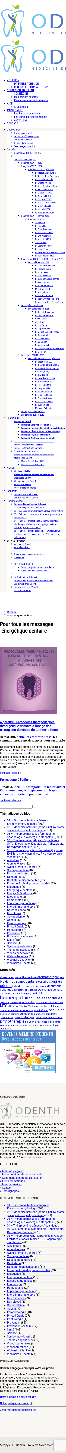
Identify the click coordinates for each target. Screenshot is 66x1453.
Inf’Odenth (12, 491)
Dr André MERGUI (43, 196)
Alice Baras (40, 222)
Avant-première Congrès (25, 487)
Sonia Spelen (41, 342)
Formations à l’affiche (15, 780)
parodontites (6, 1017)
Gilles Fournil (41, 318)
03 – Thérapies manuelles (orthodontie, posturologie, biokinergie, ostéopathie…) (31, 835)
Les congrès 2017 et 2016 (32, 414)
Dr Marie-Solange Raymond (47, 332)
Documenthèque (15, 501)
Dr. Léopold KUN (42, 388)
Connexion (19, 557)
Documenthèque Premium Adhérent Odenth (33, 580)
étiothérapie (6, 1028)
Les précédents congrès (25, 159)
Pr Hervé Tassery (42, 249)
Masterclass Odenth (23, 458)
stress (20, 1025)
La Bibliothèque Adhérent (25, 577)
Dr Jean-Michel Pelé (44, 232)
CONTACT (12, 123)
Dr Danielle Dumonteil (44, 312)
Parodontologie (16, 923)
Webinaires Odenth (22, 477)
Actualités (24, 737)
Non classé (14, 913)
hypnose (4, 1002)
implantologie (15, 1002)
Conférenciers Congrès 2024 (41, 169)
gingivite (34, 993)
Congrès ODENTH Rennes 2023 (35, 216)
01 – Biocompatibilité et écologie (29, 507)
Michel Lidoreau (42, 289)
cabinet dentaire (25, 981)
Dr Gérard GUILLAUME (45, 378)
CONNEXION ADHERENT (20, 90)
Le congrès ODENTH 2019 (32, 355)
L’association (14, 129)
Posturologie (15, 930)
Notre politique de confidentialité (18, 1397)
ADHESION (13, 80)
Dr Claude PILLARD (43, 192)
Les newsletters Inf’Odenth (26, 497)
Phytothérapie (15, 926)
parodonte (39, 1014)
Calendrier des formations (26, 451)
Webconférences (17, 956)
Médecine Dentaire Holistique (44, 1006)
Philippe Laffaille (42, 328)
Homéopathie (15, 900)
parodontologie (24, 1017)
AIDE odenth (21, 107)
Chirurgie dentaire (18, 870)
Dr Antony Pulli (41, 335)
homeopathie (15, 998)
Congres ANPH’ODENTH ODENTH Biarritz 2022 (42, 259)
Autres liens (20, 120)
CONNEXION (21, 93)
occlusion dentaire (9, 1014)
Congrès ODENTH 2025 (31, 163)
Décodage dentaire (18, 873)
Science (12, 943)
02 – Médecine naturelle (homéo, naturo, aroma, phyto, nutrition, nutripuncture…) (36, 828)
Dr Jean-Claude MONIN (45, 202)
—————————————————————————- (34, 156)
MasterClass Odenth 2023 (32, 461)
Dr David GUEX (41, 375)
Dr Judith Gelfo (42, 405)
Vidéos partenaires (18, 953)
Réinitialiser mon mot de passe (31, 100)
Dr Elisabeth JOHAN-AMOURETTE (50, 252)
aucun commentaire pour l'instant (24, 794)
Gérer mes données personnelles (18, 1409)
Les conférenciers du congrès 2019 (44, 358)
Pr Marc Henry (41, 272)
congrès (43, 981)
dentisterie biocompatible (35, 986)
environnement (6, 993)
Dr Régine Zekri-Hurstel (45, 173)
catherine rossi (42, 737)
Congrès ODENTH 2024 (31, 166)
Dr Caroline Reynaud (44, 315)
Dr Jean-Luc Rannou (44, 401)
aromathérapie (46, 790)
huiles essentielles (46, 998)
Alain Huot (40, 322)
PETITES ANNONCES (23, 564)
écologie (53, 1025)
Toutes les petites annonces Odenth (37, 567)
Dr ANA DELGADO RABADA (47, 365)
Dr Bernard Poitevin (44, 285)
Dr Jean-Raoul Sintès (44, 255)
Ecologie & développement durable (28, 883)
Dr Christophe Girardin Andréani (49, 348)
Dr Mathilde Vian (42, 338)
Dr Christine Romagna (45, 265)
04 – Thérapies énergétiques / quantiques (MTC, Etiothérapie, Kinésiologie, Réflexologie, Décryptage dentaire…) (35, 844)
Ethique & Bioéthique (20, 893)
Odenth (11, 920)
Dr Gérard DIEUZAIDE (44, 212)
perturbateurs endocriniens (48, 1017)
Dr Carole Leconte (43, 275)
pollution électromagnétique (39, 1021)
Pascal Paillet (41, 325)
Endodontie (14, 886)
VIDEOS (10, 467)
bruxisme (6, 981)
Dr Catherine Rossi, (43, 245)
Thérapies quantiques (20, 949)
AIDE (9, 103)
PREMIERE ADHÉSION (26, 83)
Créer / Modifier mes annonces (35, 570)
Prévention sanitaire (19, 936)
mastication (28, 1002)
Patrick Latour (41, 292)
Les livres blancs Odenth (25, 584)
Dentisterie (14, 876)
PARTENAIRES (15, 110)
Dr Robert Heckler (43, 381)
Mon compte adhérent (26, 97)
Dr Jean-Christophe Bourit (47, 186)
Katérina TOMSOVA (44, 189)
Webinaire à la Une (22, 471)
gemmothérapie (21, 993)
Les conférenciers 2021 (38, 308)
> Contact (5, 1187)
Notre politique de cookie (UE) (16, 1403)
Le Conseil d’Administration (26, 136)
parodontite (52, 1014)
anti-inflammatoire (26, 977)
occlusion (56, 1010)
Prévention (13, 933)
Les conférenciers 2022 (38, 262)
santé (57, 1021)
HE (41, 993)
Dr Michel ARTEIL (42, 209)
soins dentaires (8, 1025)
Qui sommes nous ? (23, 133)
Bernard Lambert (42, 282)
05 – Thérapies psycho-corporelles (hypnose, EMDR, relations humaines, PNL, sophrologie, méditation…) (35, 854)
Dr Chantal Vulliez (43, 182)
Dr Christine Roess (43, 398)
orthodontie (26, 1013)
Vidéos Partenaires (22, 484)
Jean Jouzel (40, 242)
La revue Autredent (22, 590)
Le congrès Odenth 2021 (32, 305)
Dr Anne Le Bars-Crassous (47, 176)
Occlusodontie (16, 916)
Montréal (59, 1002)
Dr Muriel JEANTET (43, 206)
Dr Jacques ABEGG (43, 361)
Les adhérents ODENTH (24, 139)
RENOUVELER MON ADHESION (31, 87)
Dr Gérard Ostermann (44, 229)
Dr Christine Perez (43, 235)
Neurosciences (16, 910)
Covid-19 (18, 986)
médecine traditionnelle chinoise (16, 1010)
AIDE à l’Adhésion (22, 547)
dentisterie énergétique (25, 990)
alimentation (7, 977)
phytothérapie (12, 1021)
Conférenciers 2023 (37, 219)
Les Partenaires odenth (27, 113)
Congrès (11, 149)
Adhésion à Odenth (22, 544)
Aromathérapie (16, 863)
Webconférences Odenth (25, 481)
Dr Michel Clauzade (44, 179)
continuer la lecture (10, 772)
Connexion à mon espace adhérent (29, 554)
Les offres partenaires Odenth (30, 116)
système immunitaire (36, 1025)
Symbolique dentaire (19, 946)
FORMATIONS (13, 418)
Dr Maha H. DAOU (43, 239)
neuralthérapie (41, 1010)
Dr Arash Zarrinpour (44, 295)
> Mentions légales (12, 1171)
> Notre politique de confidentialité (21, 1174)
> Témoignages (9, 1191)
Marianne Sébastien (44, 408)
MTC (3, 1006)
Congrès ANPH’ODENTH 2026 (27, 153)
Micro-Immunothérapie (21, 906)
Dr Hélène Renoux (43, 269)
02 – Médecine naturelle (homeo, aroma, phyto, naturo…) (39, 511)
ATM (61, 977)
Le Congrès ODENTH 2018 (33, 411)
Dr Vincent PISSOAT (44, 391)
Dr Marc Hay (40, 352)
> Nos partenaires (11, 1184)
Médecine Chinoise (17, 1006)
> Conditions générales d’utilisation (21, 1177)
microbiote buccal (45, 1002)
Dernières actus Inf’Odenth (26, 494)
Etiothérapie (14, 896)
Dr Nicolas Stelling (43, 395)
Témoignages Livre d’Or (25, 146)
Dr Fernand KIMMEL (44, 385)
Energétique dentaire (20, 890)
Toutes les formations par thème (28, 448)
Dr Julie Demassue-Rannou (47, 279)
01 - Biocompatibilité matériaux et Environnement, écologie (32, 788)
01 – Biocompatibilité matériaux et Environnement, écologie (28, 822)
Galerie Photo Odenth (23, 143)
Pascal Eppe (40, 226)
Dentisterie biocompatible (23, 880)
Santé (10, 939)
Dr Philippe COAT (43, 199)
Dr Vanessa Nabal (43, 345)
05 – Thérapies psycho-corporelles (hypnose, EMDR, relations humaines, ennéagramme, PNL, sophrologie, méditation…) (38, 534)
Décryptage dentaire (50, 989)
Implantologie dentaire (21, 903)
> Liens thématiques (12, 1181)
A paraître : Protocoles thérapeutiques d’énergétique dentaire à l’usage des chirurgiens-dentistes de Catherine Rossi (29, 726)
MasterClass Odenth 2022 (32, 464)
